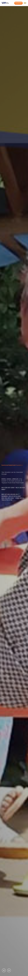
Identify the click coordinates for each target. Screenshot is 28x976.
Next (3, 509)
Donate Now (18, 3)
